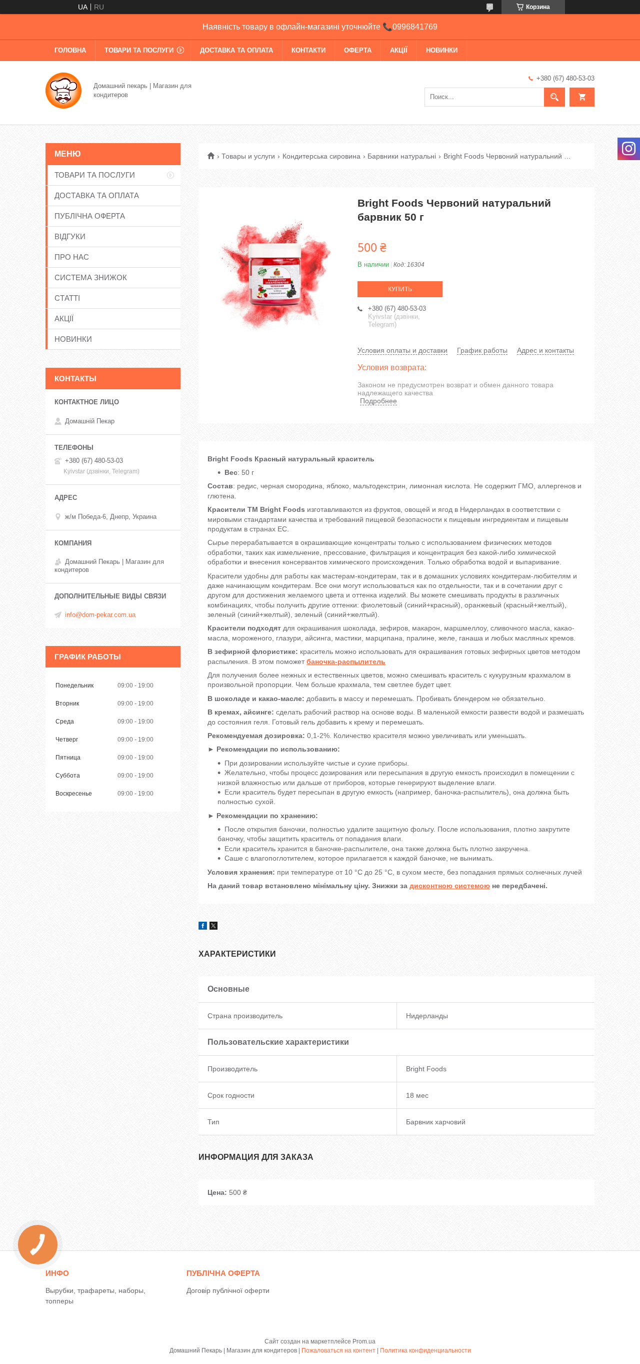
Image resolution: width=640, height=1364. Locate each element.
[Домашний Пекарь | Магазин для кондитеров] (64, 90)
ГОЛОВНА (70, 50)
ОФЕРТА (358, 50)
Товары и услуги (248, 156)
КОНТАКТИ (309, 50)
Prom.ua (364, 1341)
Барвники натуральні (402, 156)
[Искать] (554, 97)
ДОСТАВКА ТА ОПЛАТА (236, 50)
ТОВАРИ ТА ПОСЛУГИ (139, 50)
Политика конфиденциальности (425, 1350)
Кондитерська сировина (321, 156)
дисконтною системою (450, 886)
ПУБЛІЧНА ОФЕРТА (89, 216)
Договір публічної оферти (228, 1290)
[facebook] (202, 927)
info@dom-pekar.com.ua (100, 614)
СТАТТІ (67, 298)
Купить (400, 289)
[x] (214, 927)
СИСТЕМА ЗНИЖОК (90, 277)
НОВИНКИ (442, 50)
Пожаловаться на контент (339, 1350)
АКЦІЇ (399, 50)
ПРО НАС (71, 257)
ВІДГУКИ (70, 236)
